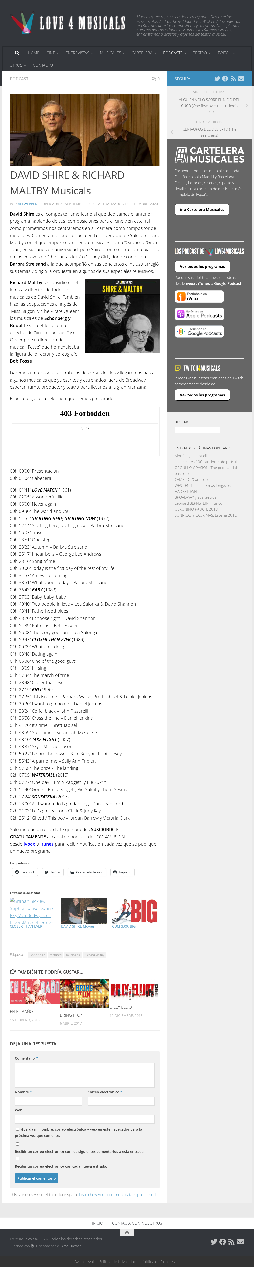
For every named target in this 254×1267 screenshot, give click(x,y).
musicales (73, 955)
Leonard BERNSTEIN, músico (198, 503)
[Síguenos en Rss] (233, 79)
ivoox (190, 283)
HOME (33, 52)
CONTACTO (43, 65)
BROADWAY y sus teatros (195, 497)
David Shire (37, 955)
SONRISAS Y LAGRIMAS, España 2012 (206, 515)
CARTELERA (142, 52)
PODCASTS (173, 52)
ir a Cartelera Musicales (202, 209)
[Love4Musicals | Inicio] (68, 22)
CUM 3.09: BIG (124, 926)
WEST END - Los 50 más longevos (203, 485)
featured (56, 955)
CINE (50, 52)
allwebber (27, 203)
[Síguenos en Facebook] (225, 79)
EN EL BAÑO (21, 1011)
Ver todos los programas (202, 266)
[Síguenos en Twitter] (217, 79)
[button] (85, 130)
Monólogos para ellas (192, 455)
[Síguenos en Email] (241, 79)
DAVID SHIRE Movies (78, 926)
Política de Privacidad (117, 1261)
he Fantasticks (65, 257)
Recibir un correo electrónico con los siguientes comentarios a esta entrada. (80, 1151)
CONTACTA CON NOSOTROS (137, 1223)
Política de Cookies (158, 1261)
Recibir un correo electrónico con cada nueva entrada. (61, 1166)
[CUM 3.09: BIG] (135, 911)
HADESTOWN (186, 491)
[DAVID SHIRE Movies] (84, 911)
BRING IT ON (71, 1015)
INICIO (97, 1223)
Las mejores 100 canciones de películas (207, 461)
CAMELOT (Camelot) (191, 479)
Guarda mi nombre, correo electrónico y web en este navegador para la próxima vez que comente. (78, 1132)
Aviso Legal (84, 1261)
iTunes (204, 283)
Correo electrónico (105, 1092)
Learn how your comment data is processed (117, 1194)
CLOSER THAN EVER (26, 926)
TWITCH (224, 52)
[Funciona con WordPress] (32, 1246)
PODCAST (19, 79)
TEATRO (200, 52)
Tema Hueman (70, 1246)
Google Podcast (227, 283)
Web (18, 1110)
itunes (47, 844)
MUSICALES (110, 52)
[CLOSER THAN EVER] (33, 911)
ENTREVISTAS (77, 52)
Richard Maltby (94, 955)
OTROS (16, 65)
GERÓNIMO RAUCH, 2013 (196, 509)
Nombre (23, 1092)
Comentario (26, 1058)
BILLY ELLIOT (122, 1007)
